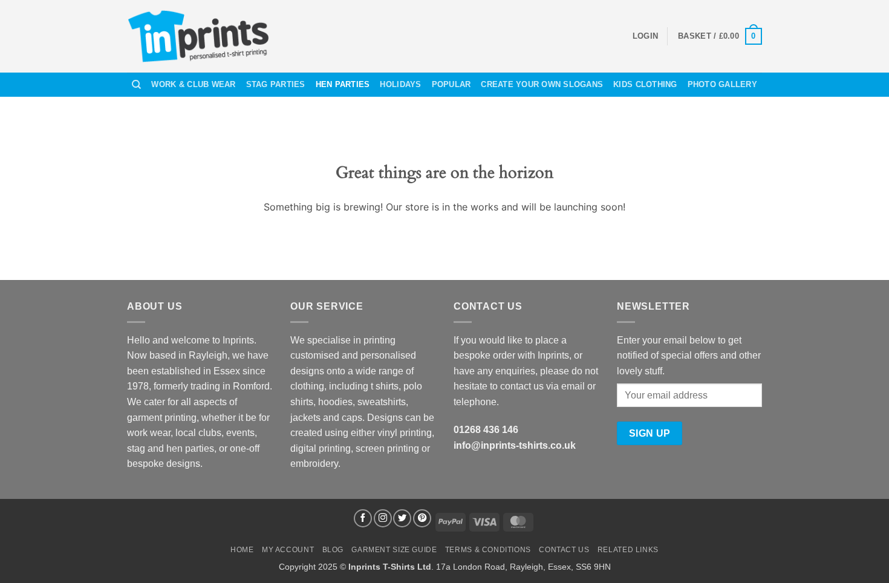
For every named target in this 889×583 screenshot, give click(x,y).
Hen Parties (343, 84)
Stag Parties (275, 84)
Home (241, 550)
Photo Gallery (722, 84)
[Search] (136, 84)
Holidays (400, 84)
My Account (288, 550)
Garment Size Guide (394, 550)
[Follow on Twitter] (402, 518)
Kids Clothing (645, 84)
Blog (333, 550)
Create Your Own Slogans (542, 84)
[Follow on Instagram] (383, 518)
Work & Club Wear (193, 84)
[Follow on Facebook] (363, 518)
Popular (451, 84)
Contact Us (564, 550)
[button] (645, 36)
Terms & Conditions (488, 550)
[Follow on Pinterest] (422, 518)
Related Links (628, 550)
